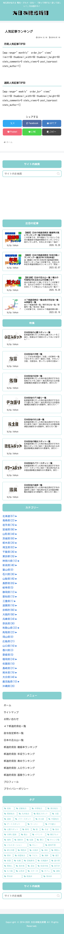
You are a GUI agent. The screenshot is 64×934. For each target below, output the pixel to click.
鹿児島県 (9, 681)
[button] (51, 131)
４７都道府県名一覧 (15, 726)
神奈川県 (9, 561)
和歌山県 (9, 628)
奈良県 (8, 623)
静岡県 (8, 592)
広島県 (8, 641)
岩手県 (8, 525)
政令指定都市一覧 (14, 733)
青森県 (8, 520)
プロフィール (11, 782)
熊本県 (8, 672)
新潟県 (8, 565)
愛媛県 (8, 654)
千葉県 (8, 552)
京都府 (8, 610)
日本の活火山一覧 (14, 740)
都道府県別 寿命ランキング (19, 761)
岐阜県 (8, 587)
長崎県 (8, 668)
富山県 (8, 569)
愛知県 (8, 596)
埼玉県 (8, 547)
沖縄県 (8, 686)
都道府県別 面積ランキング (19, 775)
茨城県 (8, 538)
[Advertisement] (32, 199)
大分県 (8, 677)
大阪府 (8, 614)
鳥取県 (8, 632)
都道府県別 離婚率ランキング (20, 747)
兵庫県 (8, 619)
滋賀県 (8, 605)
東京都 (8, 556)
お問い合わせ (11, 719)
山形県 (8, 534)
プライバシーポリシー (16, 788)
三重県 (8, 601)
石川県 (8, 574)
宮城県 (8, 529)
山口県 (8, 646)
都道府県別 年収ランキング (19, 754)
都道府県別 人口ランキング (19, 768)
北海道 (8, 516)
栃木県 (8, 543)
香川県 (8, 650)
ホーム (7, 705)
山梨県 (8, 578)
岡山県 (8, 637)
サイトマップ (11, 712)
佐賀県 (8, 663)
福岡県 (8, 659)
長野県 (8, 583)
